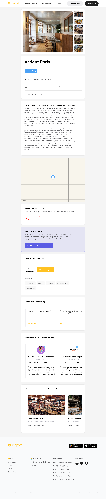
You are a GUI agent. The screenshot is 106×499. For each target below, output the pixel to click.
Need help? (57, 4)
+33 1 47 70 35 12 (34, 94)
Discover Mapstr (31, 4)
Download (92, 4)
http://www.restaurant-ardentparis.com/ (43, 87)
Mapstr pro (75, 4)
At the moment (45, 4)
